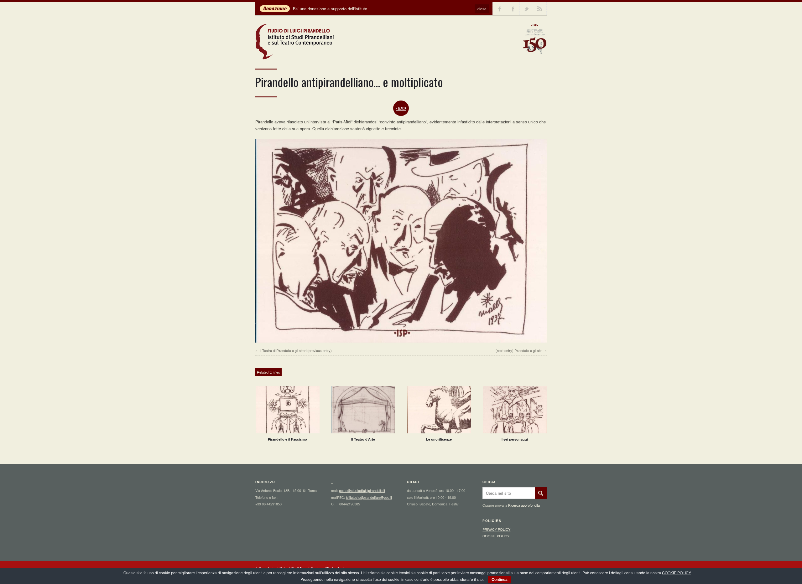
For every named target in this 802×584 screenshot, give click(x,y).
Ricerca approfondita (524, 505)
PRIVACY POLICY (496, 529)
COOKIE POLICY (495, 535)
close (482, 8)
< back (401, 108)
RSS (539, 8)
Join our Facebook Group (512, 8)
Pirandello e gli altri (528, 350)
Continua (500, 579)
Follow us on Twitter (526, 8)
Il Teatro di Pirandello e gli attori (283, 350)
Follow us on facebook (499, 8)
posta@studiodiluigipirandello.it (362, 490)
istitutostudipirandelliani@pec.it (369, 497)
